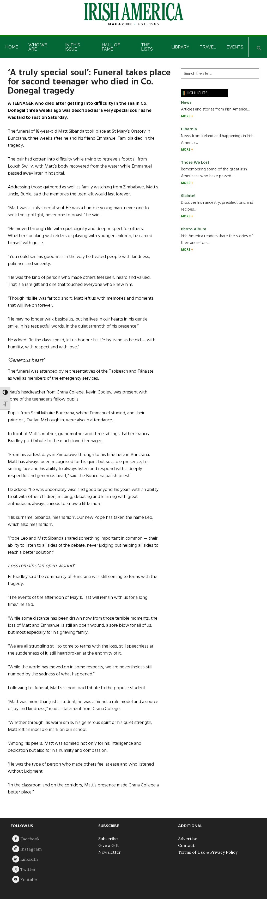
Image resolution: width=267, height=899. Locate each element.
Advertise (187, 838)
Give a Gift (108, 845)
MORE (186, 116)
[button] (259, 47)
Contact (186, 845)
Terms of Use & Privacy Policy (208, 852)
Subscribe (108, 838)
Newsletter (109, 852)
